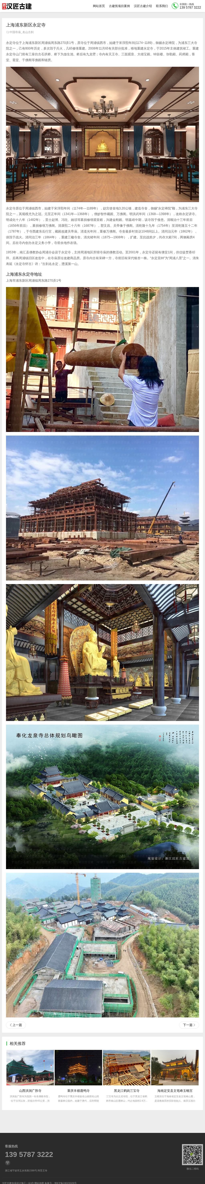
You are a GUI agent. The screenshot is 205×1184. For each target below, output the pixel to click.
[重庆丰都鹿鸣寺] (30, 1068)
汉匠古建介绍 (143, 6)
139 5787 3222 (29, 1155)
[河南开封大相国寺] (175, 1068)
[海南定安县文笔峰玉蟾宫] (126, 1068)
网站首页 (99, 6)
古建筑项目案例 (119, 6)
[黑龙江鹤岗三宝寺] (78, 1068)
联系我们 (162, 6)
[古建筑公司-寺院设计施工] (17, 6)
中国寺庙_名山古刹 (22, 32)
